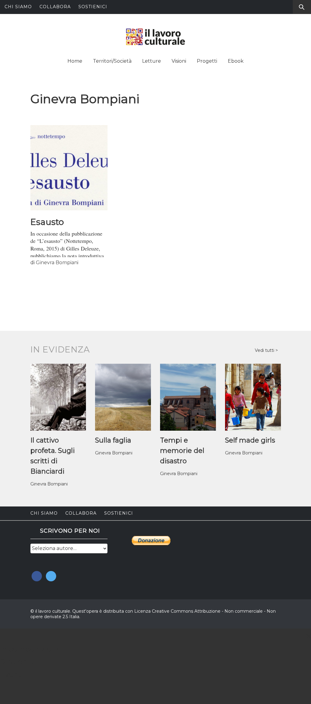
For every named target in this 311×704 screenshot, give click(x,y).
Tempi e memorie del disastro (182, 450)
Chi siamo (18, 6)
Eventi (11, 674)
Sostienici (92, 6)
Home (74, 61)
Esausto (48, 222)
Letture (151, 61)
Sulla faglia (113, 440)
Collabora (55, 6)
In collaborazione (30, 649)
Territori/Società (112, 61)
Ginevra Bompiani (57, 262)
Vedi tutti (265, 350)
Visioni (179, 61)
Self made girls (250, 440)
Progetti (207, 61)
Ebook (236, 61)
